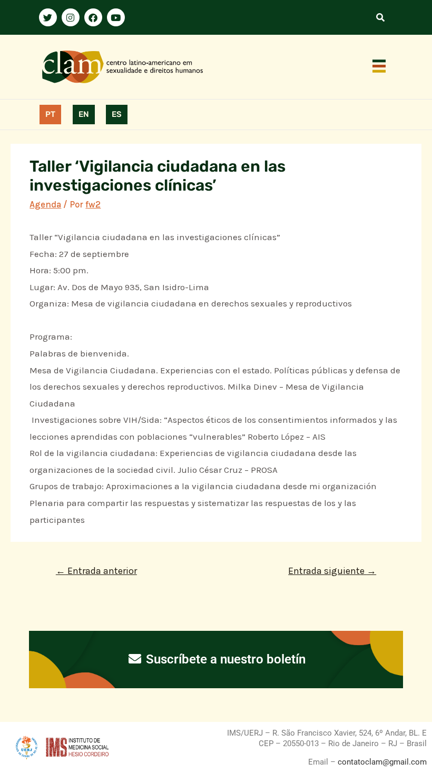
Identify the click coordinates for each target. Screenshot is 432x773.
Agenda (45, 204)
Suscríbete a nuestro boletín (224, 659)
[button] (379, 66)
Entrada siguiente (332, 571)
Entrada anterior (96, 571)
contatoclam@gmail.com (381, 762)
